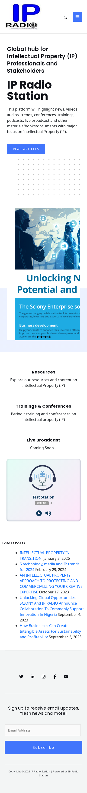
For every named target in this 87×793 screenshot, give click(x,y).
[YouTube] (66, 677)
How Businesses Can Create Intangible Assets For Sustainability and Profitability (50, 631)
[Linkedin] (32, 677)
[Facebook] (55, 677)
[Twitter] (21, 677)
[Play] (38, 513)
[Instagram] (44, 677)
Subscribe (43, 747)
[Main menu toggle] (77, 17)
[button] (66, 17)
